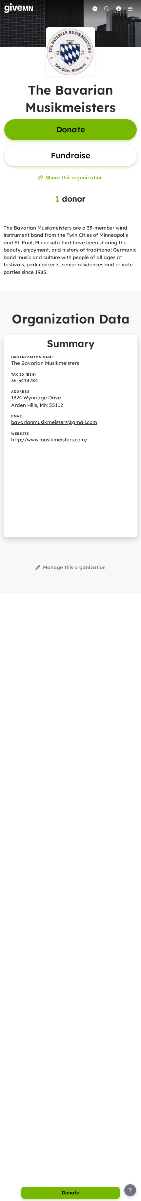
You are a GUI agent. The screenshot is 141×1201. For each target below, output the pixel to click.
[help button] (130, 1190)
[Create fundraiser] (95, 8)
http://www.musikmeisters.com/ (49, 439)
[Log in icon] (118, 8)
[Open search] (106, 8)
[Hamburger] (130, 8)
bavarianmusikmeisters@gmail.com (54, 422)
